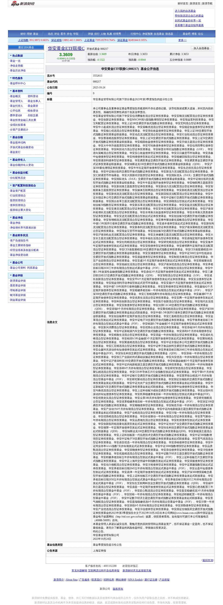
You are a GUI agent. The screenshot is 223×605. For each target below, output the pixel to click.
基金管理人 (16, 101)
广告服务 (84, 579)
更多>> (175, 40)
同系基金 (32, 267)
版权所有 (118, 588)
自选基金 (159, 33)
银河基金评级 (18, 295)
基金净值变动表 (19, 254)
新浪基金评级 (18, 280)
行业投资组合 (18, 195)
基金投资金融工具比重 (23, 120)
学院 (75, 33)
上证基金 (89, 40)
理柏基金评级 (18, 290)
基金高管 (33, 105)
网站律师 (121, 579)
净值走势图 (16, 65)
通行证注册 (150, 579)
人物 (103, 33)
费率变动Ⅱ (16, 115)
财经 (23, 33)
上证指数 (23, 40)
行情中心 (136, 33)
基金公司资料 (18, 267)
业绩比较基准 (18, 124)
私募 (109, 33)
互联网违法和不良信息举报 (103, 570)
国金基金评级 (18, 299)
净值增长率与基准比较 (23, 227)
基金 (35, 33)
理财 (29, 33)
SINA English (135, 579)
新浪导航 (207, 3)
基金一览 (15, 60)
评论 (56, 33)
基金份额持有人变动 (22, 165)
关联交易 (33, 115)
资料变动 (33, 96)
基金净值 (15, 222)
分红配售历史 (18, 177)
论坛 (200, 33)
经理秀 (117, 33)
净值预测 (147, 33)
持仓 (69, 33)
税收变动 (33, 110)
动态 (50, 33)
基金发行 (15, 152)
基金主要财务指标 (20, 245)
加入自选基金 (201, 48)
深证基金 (122, 40)
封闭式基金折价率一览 (188, 20)
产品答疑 (164, 579)
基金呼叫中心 (18, 83)
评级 (90, 33)
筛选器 (169, 33)
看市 (63, 33)
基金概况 (15, 96)
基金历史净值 (18, 70)
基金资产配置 (18, 190)
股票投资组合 (18, 200)
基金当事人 (34, 101)
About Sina (72, 579)
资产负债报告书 (19, 240)
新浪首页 (195, 3)
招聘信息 (109, 579)
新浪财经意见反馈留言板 (137, 570)
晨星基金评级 (18, 285)
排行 (97, 33)
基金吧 (187, 33)
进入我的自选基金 (185, 10)
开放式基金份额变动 (22, 147)
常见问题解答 (79, 570)
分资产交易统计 (19, 129)
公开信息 (15, 110)
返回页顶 (208, 560)
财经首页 (183, 3)
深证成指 (56, 40)
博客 (194, 33)
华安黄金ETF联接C (66, 48)
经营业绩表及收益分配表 (24, 250)
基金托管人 (16, 105)
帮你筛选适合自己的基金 (189, 15)
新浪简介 (59, 579)
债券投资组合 (18, 205)
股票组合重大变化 (20, 209)
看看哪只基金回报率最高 (189, 25)
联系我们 (96, 579)
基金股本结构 (18, 142)
